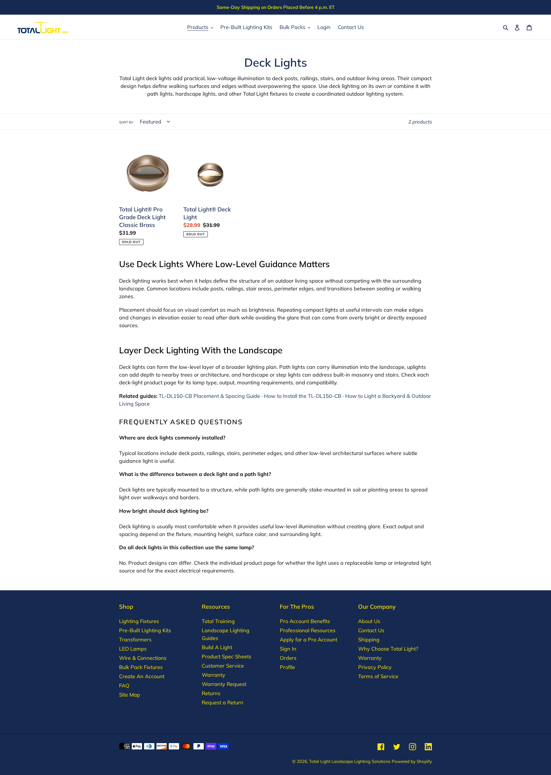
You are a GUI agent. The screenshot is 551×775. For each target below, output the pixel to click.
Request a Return (222, 702)
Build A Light (217, 647)
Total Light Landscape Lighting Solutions (349, 761)
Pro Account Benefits (305, 621)
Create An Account (141, 676)
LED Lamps (133, 648)
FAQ (124, 685)
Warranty (213, 675)
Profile (287, 667)
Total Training (218, 621)
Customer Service (223, 665)
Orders (288, 658)
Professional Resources (307, 630)
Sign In (288, 648)
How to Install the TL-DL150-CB (302, 396)
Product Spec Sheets (226, 656)
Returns (211, 693)
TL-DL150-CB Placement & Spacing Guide (209, 396)
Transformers (135, 639)
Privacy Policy (375, 667)
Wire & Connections (142, 658)
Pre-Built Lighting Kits (145, 630)
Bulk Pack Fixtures (141, 667)
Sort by (126, 122)
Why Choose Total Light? (388, 648)
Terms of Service (378, 676)
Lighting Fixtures (139, 621)
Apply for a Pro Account (308, 639)
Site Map (129, 694)
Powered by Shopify (412, 761)
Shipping (368, 639)
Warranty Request (224, 684)
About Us (369, 621)
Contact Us (371, 630)
